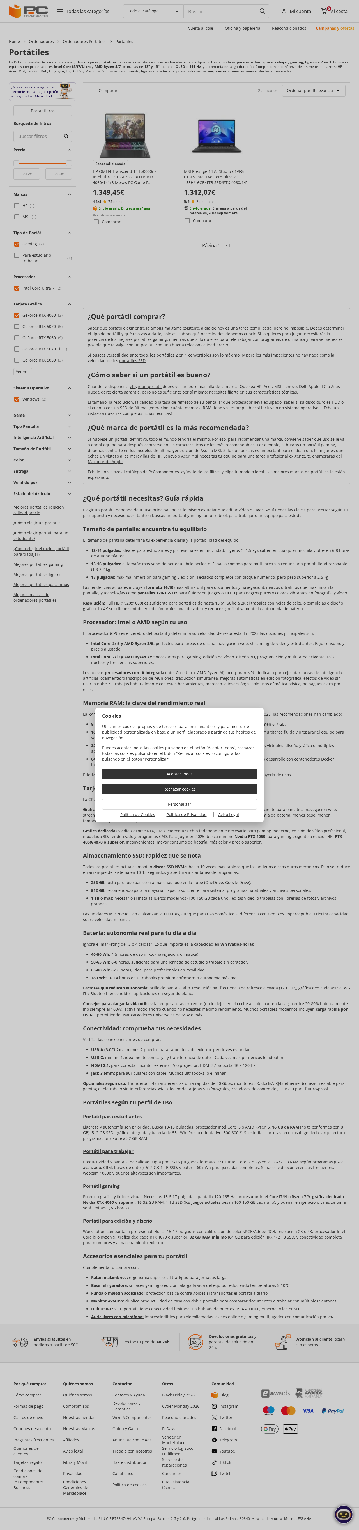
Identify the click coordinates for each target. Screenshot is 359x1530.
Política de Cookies (137, 814)
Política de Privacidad (187, 814)
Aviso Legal (228, 814)
